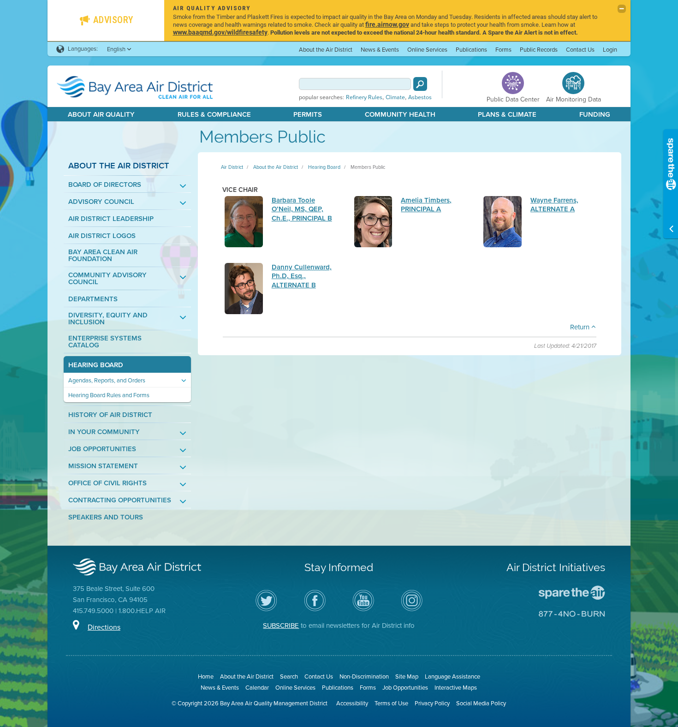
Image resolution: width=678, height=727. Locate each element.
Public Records (539, 49)
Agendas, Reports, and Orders (106, 380)
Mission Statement (103, 466)
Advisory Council (101, 201)
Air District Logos (102, 235)
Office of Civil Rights (107, 483)
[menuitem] (326, 49)
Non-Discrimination (364, 676)
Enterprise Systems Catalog (105, 342)
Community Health (400, 114)
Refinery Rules (364, 97)
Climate (395, 97)
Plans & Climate (507, 114)
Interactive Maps (455, 687)
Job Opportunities (102, 449)
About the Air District (325, 49)
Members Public (368, 167)
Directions (104, 627)
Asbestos (420, 97)
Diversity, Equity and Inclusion (108, 319)
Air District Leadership (111, 218)
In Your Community (104, 432)
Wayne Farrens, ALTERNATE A (554, 204)
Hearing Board (95, 365)
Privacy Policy (432, 703)
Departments (93, 299)
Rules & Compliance (214, 114)
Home (206, 676)
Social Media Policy (481, 703)
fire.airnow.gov (387, 24)
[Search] (420, 84)
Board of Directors (104, 184)
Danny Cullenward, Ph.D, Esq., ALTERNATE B (302, 276)
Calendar (257, 687)
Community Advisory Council (107, 279)
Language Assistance (452, 676)
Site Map (406, 676)
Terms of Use (391, 703)
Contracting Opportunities (119, 500)
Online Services (427, 49)
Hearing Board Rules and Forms (108, 395)
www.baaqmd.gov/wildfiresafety (220, 32)
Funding (594, 114)
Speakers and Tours (105, 517)
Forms (503, 49)
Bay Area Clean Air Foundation (102, 255)
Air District (232, 167)
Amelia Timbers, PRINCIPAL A (426, 204)
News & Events (380, 49)
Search (289, 676)
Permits (307, 114)
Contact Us (580, 49)
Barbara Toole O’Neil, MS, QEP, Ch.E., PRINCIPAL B (302, 209)
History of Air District (110, 414)
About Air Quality (101, 114)
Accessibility (352, 703)
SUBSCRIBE (281, 625)
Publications (471, 49)
